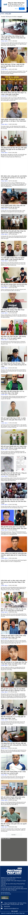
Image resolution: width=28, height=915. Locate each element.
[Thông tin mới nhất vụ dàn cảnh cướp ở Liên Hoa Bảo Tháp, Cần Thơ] (14, 626)
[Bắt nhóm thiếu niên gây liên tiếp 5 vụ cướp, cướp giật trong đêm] (14, 83)
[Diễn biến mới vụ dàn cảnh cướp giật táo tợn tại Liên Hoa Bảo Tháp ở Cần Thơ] (14, 571)
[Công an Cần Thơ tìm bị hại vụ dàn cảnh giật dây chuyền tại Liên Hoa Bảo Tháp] (14, 490)
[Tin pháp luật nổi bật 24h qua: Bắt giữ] (14, 734)
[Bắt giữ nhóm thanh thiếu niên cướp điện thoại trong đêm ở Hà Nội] (14, 788)
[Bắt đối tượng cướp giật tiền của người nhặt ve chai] (14, 814)
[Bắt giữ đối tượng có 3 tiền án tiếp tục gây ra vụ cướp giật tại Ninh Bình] (14, 600)
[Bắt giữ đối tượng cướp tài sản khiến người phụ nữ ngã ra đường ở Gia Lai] (14, 679)
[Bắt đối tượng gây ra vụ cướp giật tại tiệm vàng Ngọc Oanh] (14, 707)
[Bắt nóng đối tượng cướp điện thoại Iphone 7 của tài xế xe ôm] (14, 300)
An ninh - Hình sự (4, 69)
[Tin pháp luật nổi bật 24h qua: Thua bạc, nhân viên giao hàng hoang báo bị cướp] (14, 354)
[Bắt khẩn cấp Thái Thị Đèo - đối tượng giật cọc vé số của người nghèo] (14, 327)
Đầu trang (14, 911)
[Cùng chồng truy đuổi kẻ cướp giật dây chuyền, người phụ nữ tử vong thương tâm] (14, 544)
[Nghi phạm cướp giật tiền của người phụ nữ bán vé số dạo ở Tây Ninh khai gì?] (14, 110)
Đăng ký (21, 8)
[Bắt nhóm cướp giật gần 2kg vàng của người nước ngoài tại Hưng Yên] (14, 222)
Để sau (16, 8)
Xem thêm (13, 834)
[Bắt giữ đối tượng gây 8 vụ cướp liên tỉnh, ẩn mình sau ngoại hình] (14, 517)
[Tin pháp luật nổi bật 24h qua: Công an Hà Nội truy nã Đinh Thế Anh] (14, 464)
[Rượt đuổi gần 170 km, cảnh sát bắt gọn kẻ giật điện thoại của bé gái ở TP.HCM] (14, 55)
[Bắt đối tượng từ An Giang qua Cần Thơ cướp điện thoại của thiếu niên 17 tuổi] (14, 653)
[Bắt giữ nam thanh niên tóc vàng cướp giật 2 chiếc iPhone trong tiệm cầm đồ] (14, 437)
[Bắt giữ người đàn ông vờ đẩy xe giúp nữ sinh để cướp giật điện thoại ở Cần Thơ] (14, 409)
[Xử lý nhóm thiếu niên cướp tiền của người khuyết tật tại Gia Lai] (14, 196)
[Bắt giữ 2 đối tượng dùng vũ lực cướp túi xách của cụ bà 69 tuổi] (14, 762)
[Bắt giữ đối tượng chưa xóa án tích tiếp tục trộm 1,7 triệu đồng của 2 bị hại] (14, 275)
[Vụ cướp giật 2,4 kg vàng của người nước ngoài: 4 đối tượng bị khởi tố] (14, 248)
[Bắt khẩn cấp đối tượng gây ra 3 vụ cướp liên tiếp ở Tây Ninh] (14, 382)
